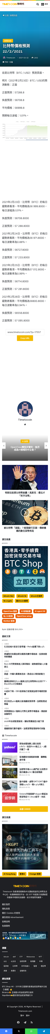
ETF (21, 957)
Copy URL (25, 338)
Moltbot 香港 (8, 621)
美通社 (13, 971)
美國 (5, 971)
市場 (40, 961)
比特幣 (15, 966)
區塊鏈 (32, 961)
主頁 (6, 15)
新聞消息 (13, 15)
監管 (35, 966)
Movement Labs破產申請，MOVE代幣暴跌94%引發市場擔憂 (27, 448)
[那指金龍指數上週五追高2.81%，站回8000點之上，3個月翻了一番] (9, 747)
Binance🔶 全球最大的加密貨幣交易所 (17, 992)
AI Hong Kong (9, 874)
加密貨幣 (23, 961)
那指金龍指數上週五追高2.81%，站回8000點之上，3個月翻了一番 (32, 746)
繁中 (22, 1015)
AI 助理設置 (26, 611)
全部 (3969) (25, 809)
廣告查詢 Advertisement (13, 917)
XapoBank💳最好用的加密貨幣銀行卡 (17, 995)
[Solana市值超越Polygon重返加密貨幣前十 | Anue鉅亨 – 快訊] (9, 797)
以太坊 (13, 961)
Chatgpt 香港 (35, 874)
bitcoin (6, 957)
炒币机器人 (25, 966)
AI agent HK (40, 611)
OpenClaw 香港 (10, 611)
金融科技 (23, 971)
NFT (40, 957)
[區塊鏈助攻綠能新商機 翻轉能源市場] (9, 760)
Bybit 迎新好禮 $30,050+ (12, 629)
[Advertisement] (25, 372)
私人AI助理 (8, 616)
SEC (5, 961)
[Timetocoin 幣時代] (13, 4)
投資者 (6, 966)
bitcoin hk (22, 596)
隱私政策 (6, 909)
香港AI (22, 874)
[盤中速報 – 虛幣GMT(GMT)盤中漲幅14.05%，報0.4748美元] (9, 785)
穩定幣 (43, 966)
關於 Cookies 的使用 (11, 913)
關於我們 (6, 904)
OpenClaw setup (24, 616)
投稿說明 (6, 921)
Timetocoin (10, 58)
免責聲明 (6, 926)
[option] (27, 445)
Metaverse (31, 957)
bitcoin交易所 (36, 596)
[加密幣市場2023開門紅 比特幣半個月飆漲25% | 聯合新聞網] (9, 773)
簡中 (28, 1015)
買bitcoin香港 (22, 601)
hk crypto (7, 601)
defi (14, 957)
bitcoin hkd (8, 596)
